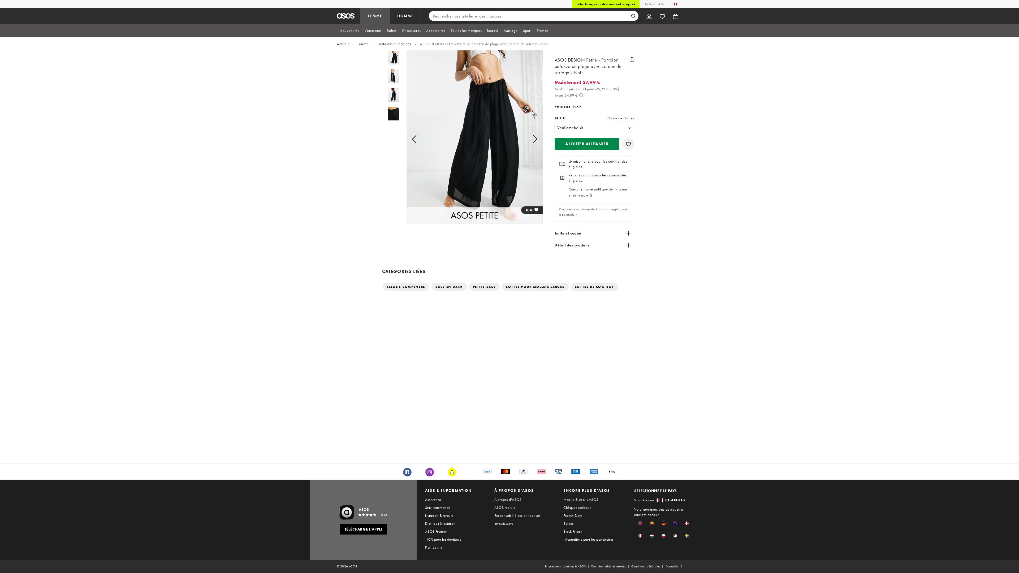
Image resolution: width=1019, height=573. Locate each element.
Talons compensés (406, 287)
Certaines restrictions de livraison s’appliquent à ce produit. (593, 212)
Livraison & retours (439, 515)
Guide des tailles (620, 118)
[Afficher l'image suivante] (529, 139)
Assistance (433, 499)
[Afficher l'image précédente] (420, 139)
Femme (363, 43)
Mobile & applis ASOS (580, 499)
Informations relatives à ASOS (565, 566)
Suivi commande (438, 507)
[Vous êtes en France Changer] (675, 4)
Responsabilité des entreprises (517, 515)
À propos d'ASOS (507, 499)
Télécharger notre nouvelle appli (605, 4)
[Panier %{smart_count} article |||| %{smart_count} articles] (675, 16)
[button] (587, 144)
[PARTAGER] (632, 59)
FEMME (375, 16)
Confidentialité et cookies (608, 566)
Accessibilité (674, 566)
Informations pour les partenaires (588, 539)
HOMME (405, 16)
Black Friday (572, 531)
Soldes (568, 523)
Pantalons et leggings (394, 43)
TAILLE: (560, 118)
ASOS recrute (505, 507)
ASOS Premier (436, 531)
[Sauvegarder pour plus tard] (628, 144)
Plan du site (434, 547)
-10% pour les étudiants (443, 539)
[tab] (349, 30)
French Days (572, 515)
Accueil (343, 43)
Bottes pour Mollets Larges (535, 287)
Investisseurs (503, 523)
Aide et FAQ (654, 4)
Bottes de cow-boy (594, 287)
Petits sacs (484, 287)
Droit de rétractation (440, 523)
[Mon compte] (649, 16)
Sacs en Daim (449, 287)
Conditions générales (645, 566)
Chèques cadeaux (577, 507)
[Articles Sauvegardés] (662, 16)
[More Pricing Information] (581, 95)
